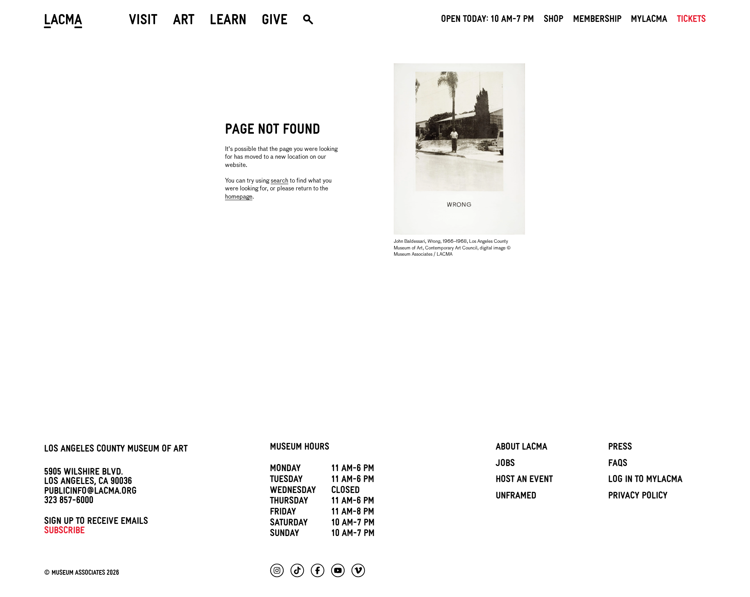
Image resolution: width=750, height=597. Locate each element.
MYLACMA (649, 20)
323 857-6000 (68, 502)
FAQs (617, 464)
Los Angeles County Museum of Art (116, 450)
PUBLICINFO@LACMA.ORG (90, 492)
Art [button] (184, 22)
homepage (238, 197)
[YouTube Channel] (338, 570)
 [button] (308, 22)
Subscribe (64, 532)
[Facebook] (318, 570)
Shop (553, 20)
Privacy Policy (638, 497)
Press (620, 448)
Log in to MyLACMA (645, 480)
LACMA (63, 22)
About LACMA (521, 448)
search (279, 181)
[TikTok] (297, 570)
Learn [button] (228, 22)
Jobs (505, 464)
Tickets (691, 20)
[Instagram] (277, 570)
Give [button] (275, 22)
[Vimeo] (358, 570)
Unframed (516, 497)
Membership (597, 20)
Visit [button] (143, 22)
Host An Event (524, 480)
